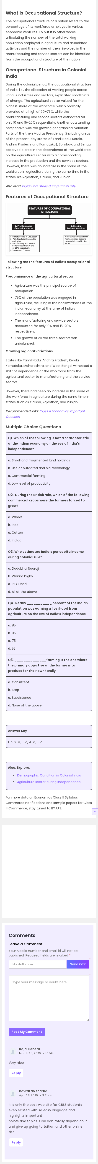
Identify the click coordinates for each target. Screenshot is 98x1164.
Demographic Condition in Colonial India (49, 775)
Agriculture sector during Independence (49, 782)
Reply (16, 1073)
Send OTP (78, 964)
